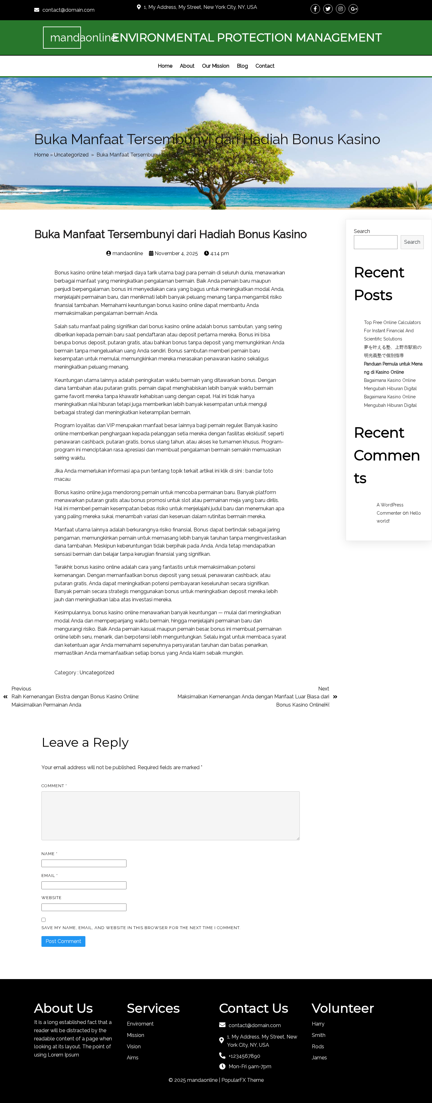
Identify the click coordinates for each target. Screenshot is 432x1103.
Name (49, 853)
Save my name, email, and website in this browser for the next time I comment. (141, 927)
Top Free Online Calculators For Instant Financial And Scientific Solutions (392, 330)
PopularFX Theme (242, 1080)
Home (41, 155)
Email (49, 875)
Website (51, 897)
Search (362, 231)
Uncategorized (71, 155)
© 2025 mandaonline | (195, 1080)
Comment (54, 785)
